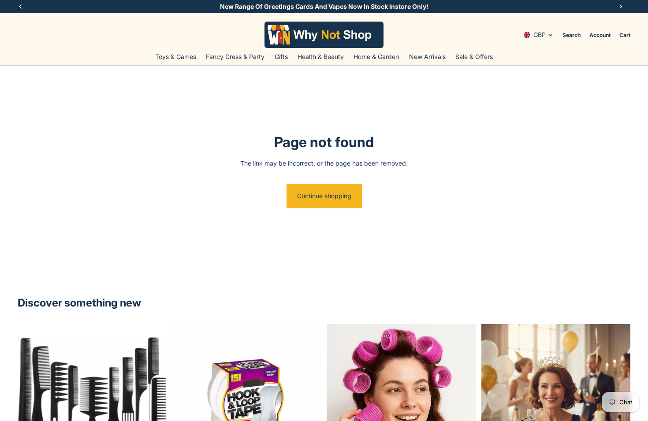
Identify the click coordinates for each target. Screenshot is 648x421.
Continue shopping (324, 195)
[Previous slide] (31, 398)
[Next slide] (154, 398)
